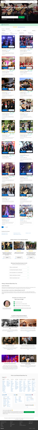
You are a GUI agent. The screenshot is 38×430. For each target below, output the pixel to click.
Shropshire (20, 382)
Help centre (2, 423)
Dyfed (15, 397)
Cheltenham (24, 387)
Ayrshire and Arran (9, 398)
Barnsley (33, 387)
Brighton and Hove (4, 388)
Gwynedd (16, 399)
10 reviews (24, 197)
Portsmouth (3, 391)
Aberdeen (8, 396)
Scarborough (33, 385)
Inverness (8, 401)
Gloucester (24, 388)
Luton (28, 382)
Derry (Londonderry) (28, 399)
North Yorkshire (33, 382)
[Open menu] (2, 1)
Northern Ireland (28, 394)
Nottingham (16, 388)
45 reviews (24, 49)
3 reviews (24, 217)
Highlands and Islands (5, 401)
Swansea (16, 402)
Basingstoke (3, 389)
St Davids (20, 397)
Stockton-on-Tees (8, 382)
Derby (15, 381)
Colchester (29, 388)
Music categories (12, 424)
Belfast (31, 396)
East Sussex (3, 387)
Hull (32, 381)
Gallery (11, 425)
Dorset (24, 384)
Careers (21, 424)
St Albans (29, 390)
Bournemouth (25, 385)
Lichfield (20, 385)
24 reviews (6, 91)
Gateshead (8, 384)
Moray (8, 403)
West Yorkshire (33, 390)
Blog (10, 426)
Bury (11, 387)
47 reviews (6, 70)
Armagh (31, 397)
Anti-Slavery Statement (23, 425)
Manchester (12, 388)
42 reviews (24, 91)
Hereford (20, 381)
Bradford (33, 391)
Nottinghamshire (17, 387)
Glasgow (8, 400)
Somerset (24, 389)
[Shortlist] (31, 1)
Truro (24, 381)
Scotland (3, 394)
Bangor (19, 399)
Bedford (29, 381)
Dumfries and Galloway (9, 399)
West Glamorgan (20, 401)
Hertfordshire (29, 389)
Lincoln (16, 385)
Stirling (4, 406)
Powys (16, 400)
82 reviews (6, 49)
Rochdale (12, 389)
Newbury (3, 382)
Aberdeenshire (5, 396)
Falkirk (8, 405)
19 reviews (24, 176)
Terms (1, 424)
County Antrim (28, 396)
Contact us (2, 426)
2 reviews (6, 176)
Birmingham (20, 391)
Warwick (20, 389)
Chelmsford (29, 387)
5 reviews (6, 197)
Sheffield (33, 389)
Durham (7, 381)
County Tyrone (28, 400)
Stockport (12, 391)
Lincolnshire (16, 384)
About (20, 423)
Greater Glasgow (5, 400)
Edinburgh (4, 403)
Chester (12, 381)
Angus (4, 397)
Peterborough (29, 385)
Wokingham (3, 385)
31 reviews (6, 112)
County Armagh (28, 397)
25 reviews (24, 70)
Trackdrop (30, 428)
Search (29, 1)
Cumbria (12, 384)
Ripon (32, 384)
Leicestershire (16, 382)
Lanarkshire (4, 402)
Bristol (24, 391)
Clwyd (15, 396)
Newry (27, 398)
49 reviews (24, 112)
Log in (34, 1)
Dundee (8, 397)
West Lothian (8, 406)
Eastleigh (3, 390)
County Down (32, 399)
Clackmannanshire (5, 399)
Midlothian (8, 402)
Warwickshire (20, 387)
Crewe (11, 382)
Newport (20, 398)
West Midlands (21, 390)
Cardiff (15, 401)
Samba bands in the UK (5, 234)
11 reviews (6, 218)
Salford (12, 390)
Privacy (2, 425)
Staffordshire (20, 384)
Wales (15, 394)
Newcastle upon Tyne (8, 385)
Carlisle (11, 385)
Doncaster (33, 388)
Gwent (15, 398)
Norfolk (28, 391)
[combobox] (5, 30)
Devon (24, 382)
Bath (24, 390)
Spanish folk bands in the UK (17, 234)
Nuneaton (20, 388)
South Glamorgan (20, 400)
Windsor (3, 384)
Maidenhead (3, 381)
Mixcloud (34, 428)
